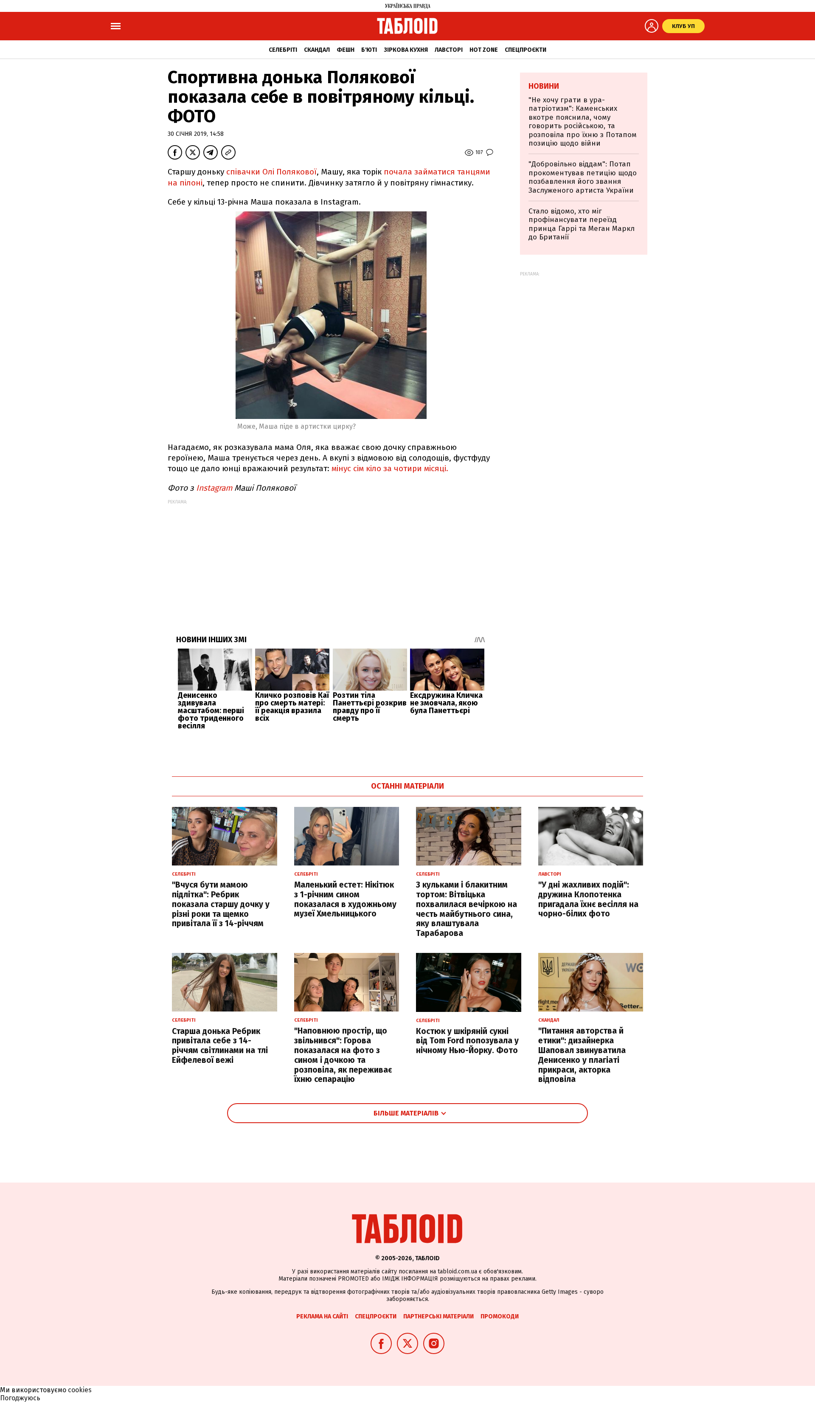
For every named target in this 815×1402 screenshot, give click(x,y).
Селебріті (283, 49)
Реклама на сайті (322, 1316)
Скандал (317, 49)
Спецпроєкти (525, 49)
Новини (543, 86)
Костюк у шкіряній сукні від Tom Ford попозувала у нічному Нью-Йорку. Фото (467, 1041)
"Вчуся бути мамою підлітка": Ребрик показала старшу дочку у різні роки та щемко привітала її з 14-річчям (221, 904)
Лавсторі (449, 49)
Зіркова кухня (406, 49)
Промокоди (500, 1316)
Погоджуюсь (20, 1398)
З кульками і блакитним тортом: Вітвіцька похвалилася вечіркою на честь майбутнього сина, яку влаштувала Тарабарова (466, 909)
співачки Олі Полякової (271, 172)
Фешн (345, 49)
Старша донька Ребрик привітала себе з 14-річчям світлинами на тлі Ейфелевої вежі (220, 1045)
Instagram (214, 488)
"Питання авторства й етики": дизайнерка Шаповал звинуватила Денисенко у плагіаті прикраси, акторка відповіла (582, 1055)
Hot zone (483, 49)
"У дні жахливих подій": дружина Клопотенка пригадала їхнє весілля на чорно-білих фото (588, 899)
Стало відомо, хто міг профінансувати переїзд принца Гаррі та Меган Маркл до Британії (581, 224)
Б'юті (369, 49)
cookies (80, 1390)
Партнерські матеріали (438, 1316)
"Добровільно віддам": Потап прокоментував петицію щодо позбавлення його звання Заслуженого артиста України (582, 177)
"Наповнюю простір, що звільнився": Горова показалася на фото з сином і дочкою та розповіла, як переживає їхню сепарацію (343, 1055)
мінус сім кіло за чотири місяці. (390, 468)
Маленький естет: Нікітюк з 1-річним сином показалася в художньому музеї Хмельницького (345, 899)
